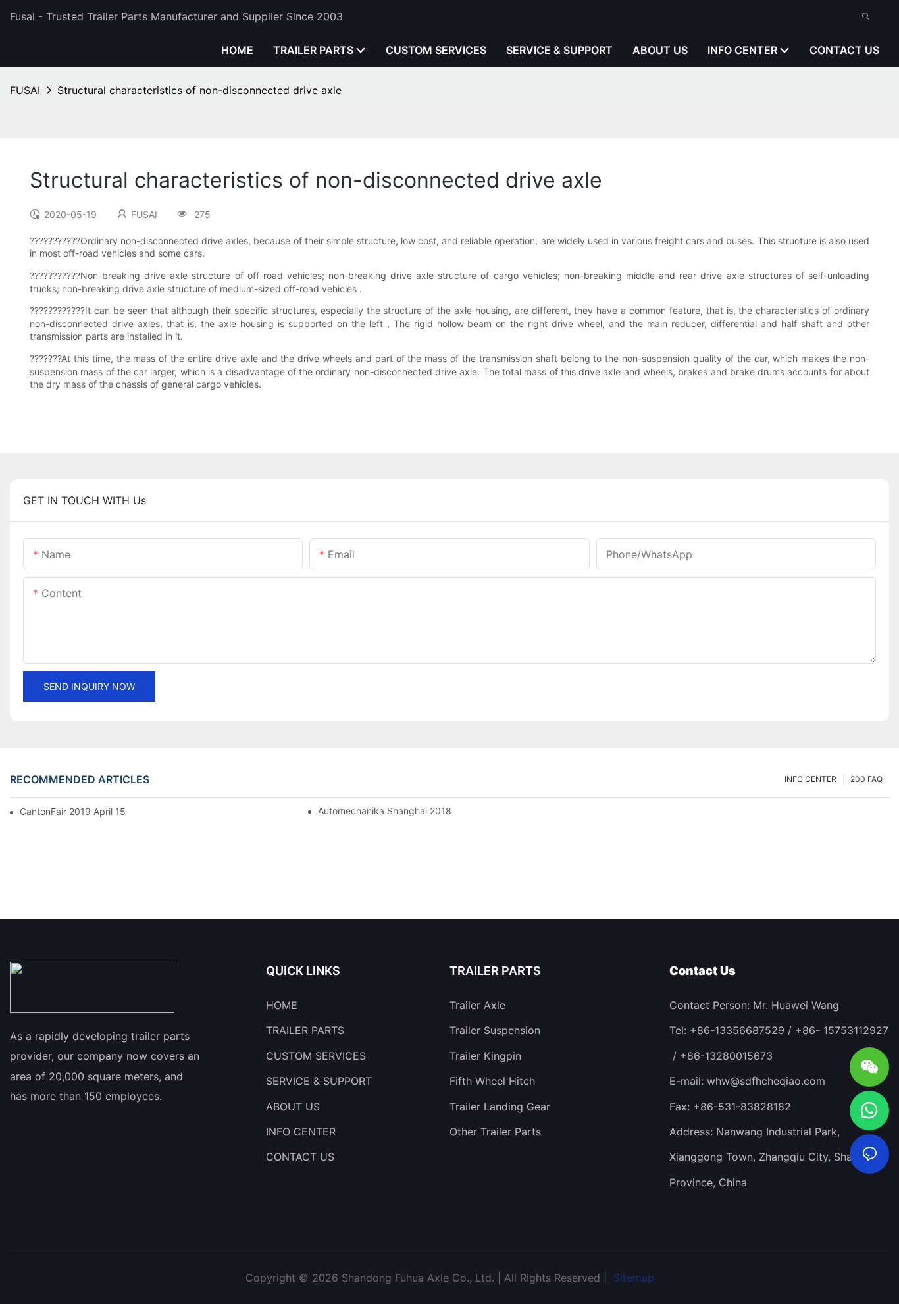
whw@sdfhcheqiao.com (766, 1080)
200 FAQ (866, 779)
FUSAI (25, 90)
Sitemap (632, 1277)
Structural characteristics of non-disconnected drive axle (199, 90)
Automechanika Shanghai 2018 (384, 810)
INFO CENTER (810, 779)
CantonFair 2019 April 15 (73, 811)
